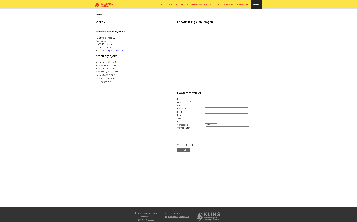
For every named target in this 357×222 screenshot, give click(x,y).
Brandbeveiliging (199, 4)
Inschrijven (227, 4)
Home (161, 4)
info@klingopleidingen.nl (112, 50)
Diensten (214, 4)
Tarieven (183, 4)
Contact (256, 4)
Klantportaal (242, 4)
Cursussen (172, 4)
